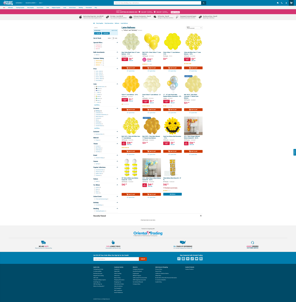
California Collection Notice (162, 273)
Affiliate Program (137, 275)
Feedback (294, 152)
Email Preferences (118, 292)
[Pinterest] (187, 258)
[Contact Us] (282, 3)
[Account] (286, 3)
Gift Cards (95, 277)
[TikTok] (192, 258)
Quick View (131, 71)
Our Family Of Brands (138, 282)
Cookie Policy (158, 282)
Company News (136, 284)
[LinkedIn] (183, 258)
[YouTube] (196, 258)
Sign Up (143, 259)
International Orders (119, 284)
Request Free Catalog (98, 275)
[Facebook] (179, 258)
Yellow (98, 33)
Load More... (97, 105)
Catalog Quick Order (98, 269)
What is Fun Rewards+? (98, 286)
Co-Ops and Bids (97, 271)
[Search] (203, 3)
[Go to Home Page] (94, 23)
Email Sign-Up (96, 282)
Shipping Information (119, 279)
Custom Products (189, 269)
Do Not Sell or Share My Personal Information (166, 277)
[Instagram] (201, 258)
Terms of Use (158, 271)
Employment (136, 273)
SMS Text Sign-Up (97, 284)
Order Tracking (117, 273)
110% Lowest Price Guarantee (140, 277)
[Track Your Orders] (278, 3)
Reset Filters (114, 30)
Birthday (106, 33)
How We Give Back (137, 271)
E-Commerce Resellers (160, 279)
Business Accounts (97, 273)
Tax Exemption (117, 288)
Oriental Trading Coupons (99, 279)
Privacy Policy (158, 269)
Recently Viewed (99, 215)
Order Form (117, 275)
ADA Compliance (118, 290)
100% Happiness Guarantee (139, 279)
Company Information (138, 269)
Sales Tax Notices (118, 286)
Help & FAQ (116, 271)
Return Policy (117, 277)
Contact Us (116, 269)
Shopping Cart (117, 282)
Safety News (158, 275)
